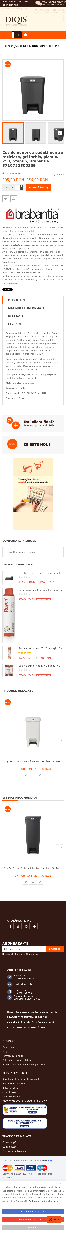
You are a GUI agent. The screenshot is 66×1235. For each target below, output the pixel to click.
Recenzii (15, 316)
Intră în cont (61, 18)
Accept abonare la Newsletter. (22, 954)
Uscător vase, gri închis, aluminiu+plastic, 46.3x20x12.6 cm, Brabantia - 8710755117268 (41, 573)
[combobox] (16, 35)
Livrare (15, 324)
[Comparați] (13, 198)
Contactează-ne (11, 1096)
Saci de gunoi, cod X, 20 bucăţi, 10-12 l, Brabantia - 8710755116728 (41, 648)
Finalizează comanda (55, 18)
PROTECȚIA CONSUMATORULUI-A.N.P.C (24, 1101)
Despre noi (8, 1047)
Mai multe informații (27, 308)
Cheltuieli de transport (15, 1151)
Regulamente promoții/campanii (20, 1079)
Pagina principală (8, 46)
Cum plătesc (9, 1146)
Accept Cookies (32, 1211)
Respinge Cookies (32, 1219)
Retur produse (10, 1088)
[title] (10, 926)
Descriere (17, 300)
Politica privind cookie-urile (43, 1201)
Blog (5, 1051)
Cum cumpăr (9, 1142)
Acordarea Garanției (13, 1083)
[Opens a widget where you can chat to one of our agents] (54, 1220)
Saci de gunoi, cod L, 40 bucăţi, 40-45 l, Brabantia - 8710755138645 (41, 665)
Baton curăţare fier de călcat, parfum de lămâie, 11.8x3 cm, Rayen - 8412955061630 (41, 589)
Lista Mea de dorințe (50, 18)
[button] (36, 133)
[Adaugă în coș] (33, 775)
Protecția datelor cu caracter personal (23, 1064)
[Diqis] (17, 15)
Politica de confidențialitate (17, 1060)
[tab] (33, 300)
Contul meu (44, 18)
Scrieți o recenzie (11, 173)
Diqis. (31, 1173)
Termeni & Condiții (12, 1055)
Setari (32, 1227)
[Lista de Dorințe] (5, 198)
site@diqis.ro (19, 8)
